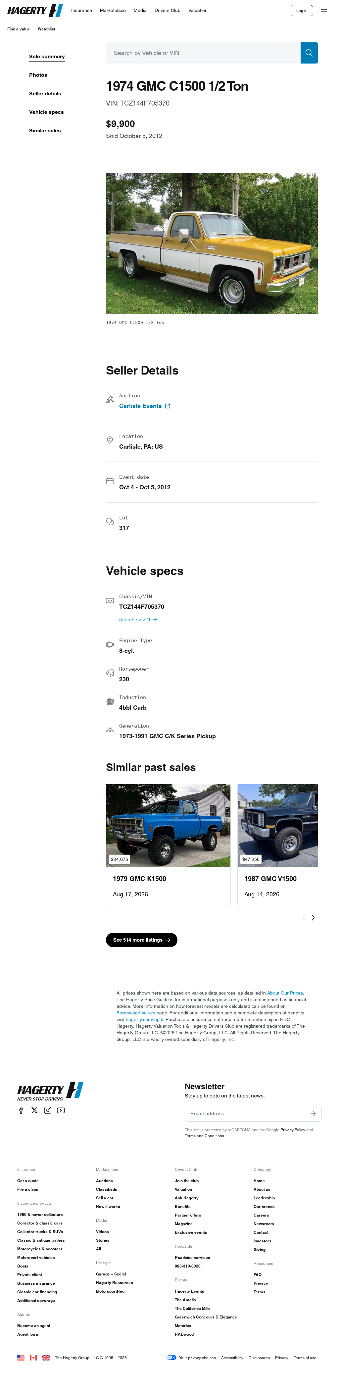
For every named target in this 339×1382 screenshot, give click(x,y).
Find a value (18, 29)
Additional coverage (36, 1300)
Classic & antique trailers (41, 1240)
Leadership (264, 1198)
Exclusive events (191, 1232)
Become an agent (33, 1325)
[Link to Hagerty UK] (46, 1358)
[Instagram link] (47, 1110)
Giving (260, 1249)
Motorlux (183, 1325)
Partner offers (188, 1215)
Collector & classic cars (40, 1223)
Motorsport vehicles (36, 1257)
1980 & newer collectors (40, 1214)
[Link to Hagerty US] (20, 1358)
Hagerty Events (189, 1291)
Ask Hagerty (187, 1198)
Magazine (184, 1224)
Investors (262, 1241)
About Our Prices (285, 993)
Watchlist (46, 29)
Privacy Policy (292, 1130)
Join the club (187, 1181)
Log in (302, 10)
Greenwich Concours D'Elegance (206, 1317)
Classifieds (106, 1189)
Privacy (261, 1283)
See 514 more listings (138, 940)
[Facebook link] (21, 1110)
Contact (261, 1232)
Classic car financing (37, 1292)
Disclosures (259, 1358)
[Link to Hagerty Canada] (33, 1358)
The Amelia (185, 1300)
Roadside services (192, 1257)
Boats (22, 1266)
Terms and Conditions (204, 1136)
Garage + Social (111, 1274)
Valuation (183, 1189)
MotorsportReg (110, 1291)
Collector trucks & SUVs (40, 1231)
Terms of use (305, 1358)
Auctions (104, 1181)
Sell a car (105, 1198)
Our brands (264, 1206)
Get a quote (28, 1181)
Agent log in (28, 1334)
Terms (260, 1292)
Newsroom (264, 1224)
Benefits (183, 1206)
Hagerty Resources (114, 1282)
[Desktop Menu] (323, 10)
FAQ (258, 1274)
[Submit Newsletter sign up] (313, 1113)
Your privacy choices (197, 1358)
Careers (261, 1215)
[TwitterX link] (34, 1110)
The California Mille (193, 1308)
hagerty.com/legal (144, 1019)
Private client (29, 1274)
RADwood (184, 1334)
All (98, 1249)
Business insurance (36, 1283)
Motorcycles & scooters (40, 1249)
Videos (102, 1231)
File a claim (27, 1189)
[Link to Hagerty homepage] (50, 1091)
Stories (103, 1240)
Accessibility (232, 1358)
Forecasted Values (136, 1012)
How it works (108, 1206)
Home (259, 1181)
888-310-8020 (188, 1266)
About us (262, 1189)
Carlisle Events (140, 406)
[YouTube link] (61, 1110)
